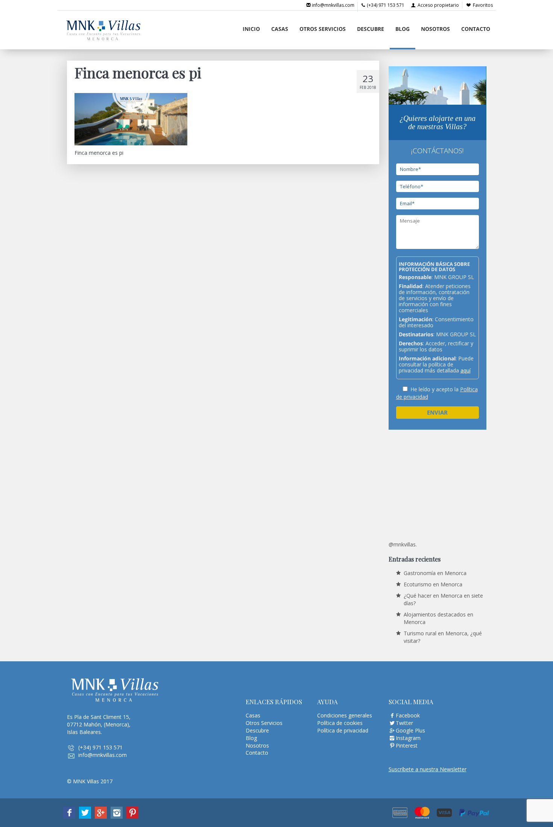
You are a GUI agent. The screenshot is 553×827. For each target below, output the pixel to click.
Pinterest (407, 745)
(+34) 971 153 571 (385, 5)
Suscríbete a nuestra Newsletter (427, 769)
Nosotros (435, 28)
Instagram (408, 738)
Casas (279, 28)
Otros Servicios (322, 28)
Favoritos (483, 5)
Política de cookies (340, 722)
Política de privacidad (342, 730)
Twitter (404, 722)
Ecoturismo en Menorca (433, 584)
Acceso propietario (437, 5)
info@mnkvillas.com (332, 5)
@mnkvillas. (403, 544)
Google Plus (410, 730)
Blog (402, 28)
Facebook (408, 715)
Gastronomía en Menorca (435, 573)
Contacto (475, 28)
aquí (465, 370)
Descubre (370, 28)
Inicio (251, 28)
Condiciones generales (344, 715)
